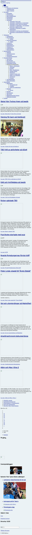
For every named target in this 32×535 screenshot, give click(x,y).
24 (4, 417)
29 (4, 424)
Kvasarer (12, 78)
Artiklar (11, 39)
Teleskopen (6, 35)
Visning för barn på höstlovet (13, 117)
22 (4, 415)
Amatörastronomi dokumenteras (14, 336)
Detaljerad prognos (5, 518)
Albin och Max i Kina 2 (10, 367)
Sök (1, 527)
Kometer (12, 68)
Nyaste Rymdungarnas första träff (15, 255)
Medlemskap (10, 83)
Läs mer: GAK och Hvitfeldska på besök (10, 197)
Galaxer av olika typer (15, 74)
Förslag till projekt (11, 62)
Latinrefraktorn (10, 48)
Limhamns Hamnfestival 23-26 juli (15, 480)
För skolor (6, 12)
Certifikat (12, 86)
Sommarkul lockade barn (9, 401)
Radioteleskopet (10, 45)
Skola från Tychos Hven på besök (14, 101)
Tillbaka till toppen (5, 530)
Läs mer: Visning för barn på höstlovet (10, 146)
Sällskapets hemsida (11, 97)
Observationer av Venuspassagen (11, 403)
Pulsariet (9, 91)
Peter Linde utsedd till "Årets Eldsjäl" (16, 271)
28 (4, 423)
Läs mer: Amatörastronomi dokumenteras (10, 364)
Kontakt (5, 98)
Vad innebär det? (13, 84)
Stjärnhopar (12, 72)
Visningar (6, 6)
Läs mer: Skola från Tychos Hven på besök (11, 113)
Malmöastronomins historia (13, 95)
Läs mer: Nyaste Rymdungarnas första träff (11, 267)
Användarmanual (11, 79)
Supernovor (12, 76)
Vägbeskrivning (10, 9)
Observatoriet (7, 82)
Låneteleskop (10, 36)
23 (4, 416)
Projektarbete (10, 17)
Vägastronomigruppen (12, 56)
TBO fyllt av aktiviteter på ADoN (14, 150)
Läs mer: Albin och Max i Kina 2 (8, 398)
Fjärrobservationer (8, 57)
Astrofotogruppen (11, 53)
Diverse (11, 90)
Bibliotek (9, 88)
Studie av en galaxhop (15, 75)
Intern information (11, 80)
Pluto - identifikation (14, 70)
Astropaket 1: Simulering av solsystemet (19, 22)
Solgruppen (9, 55)
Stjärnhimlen (10, 18)
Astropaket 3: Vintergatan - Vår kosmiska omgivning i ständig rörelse (19, 26)
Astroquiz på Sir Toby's (11, 501)
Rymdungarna (10, 14)
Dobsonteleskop (10, 49)
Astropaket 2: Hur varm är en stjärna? (18, 24)
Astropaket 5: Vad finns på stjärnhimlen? (19, 31)
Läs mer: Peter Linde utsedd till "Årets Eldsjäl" (12, 300)
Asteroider (12, 67)
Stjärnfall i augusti (8, 400)
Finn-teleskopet (10, 37)
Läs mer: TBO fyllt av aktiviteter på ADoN (11, 179)
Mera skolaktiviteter (11, 16)
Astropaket (9, 20)
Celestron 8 (9, 43)
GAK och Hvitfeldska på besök (13, 182)
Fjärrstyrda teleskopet (12, 40)
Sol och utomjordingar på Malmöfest (16, 303)
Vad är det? (9, 59)
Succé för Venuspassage (9, 404)
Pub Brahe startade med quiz (13, 235)
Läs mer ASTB (4, 252)
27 (4, 421)
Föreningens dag (9, 507)
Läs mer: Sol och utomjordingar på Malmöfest (11, 333)
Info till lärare (10, 60)
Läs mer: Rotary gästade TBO (8, 231)
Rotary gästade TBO (9, 201)
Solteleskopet (10, 44)
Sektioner (9, 52)
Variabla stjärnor (13, 71)
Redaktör (6, 434)
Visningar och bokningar (12, 8)
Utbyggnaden (10, 92)
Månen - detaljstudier (14, 66)
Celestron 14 (10, 47)
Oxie (2, 516)
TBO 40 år (9, 94)
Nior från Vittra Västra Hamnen (11, 405)
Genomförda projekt (11, 63)
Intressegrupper (7, 51)
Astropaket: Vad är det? (15, 21)
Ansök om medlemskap (15, 87)
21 (4, 413)
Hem (5, 5)
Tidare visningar (10, 10)
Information (9, 13)
